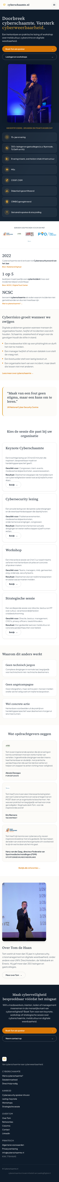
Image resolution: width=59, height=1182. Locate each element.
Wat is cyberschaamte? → (12, 304)
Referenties (7, 1122)
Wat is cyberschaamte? (12, 1076)
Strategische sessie (11, 1106)
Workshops (7, 1102)
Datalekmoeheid (9, 1079)
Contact (6, 1129)
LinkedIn (6, 1133)
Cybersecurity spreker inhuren (16, 1095)
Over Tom (6, 1118)
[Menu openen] (54, 4)
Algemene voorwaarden (13, 1145)
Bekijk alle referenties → (29, 868)
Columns (6, 1125)
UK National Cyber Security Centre (22, 407)
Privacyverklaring (10, 1148)
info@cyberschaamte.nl (13, 1152)
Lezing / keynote (9, 1099)
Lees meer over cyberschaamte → (17, 373)
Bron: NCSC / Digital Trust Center (15, 285)
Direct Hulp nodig (10, 1083)
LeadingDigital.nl (44, 1173)
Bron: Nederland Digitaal (11, 267)
